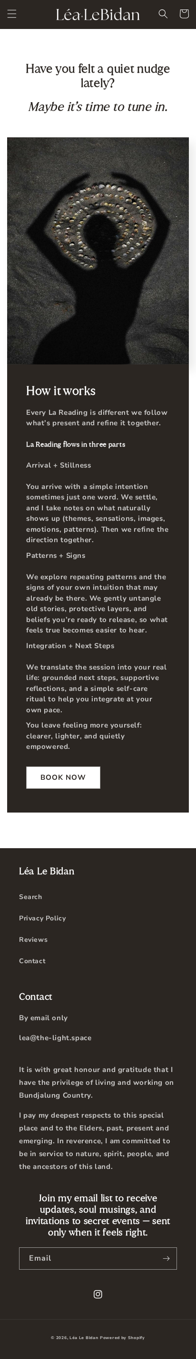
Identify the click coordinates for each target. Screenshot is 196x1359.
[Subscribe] (166, 1258)
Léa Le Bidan (83, 1337)
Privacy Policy (42, 918)
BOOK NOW (63, 777)
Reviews (33, 939)
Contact (32, 961)
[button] (11, 13)
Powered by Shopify (122, 1337)
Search (30, 896)
